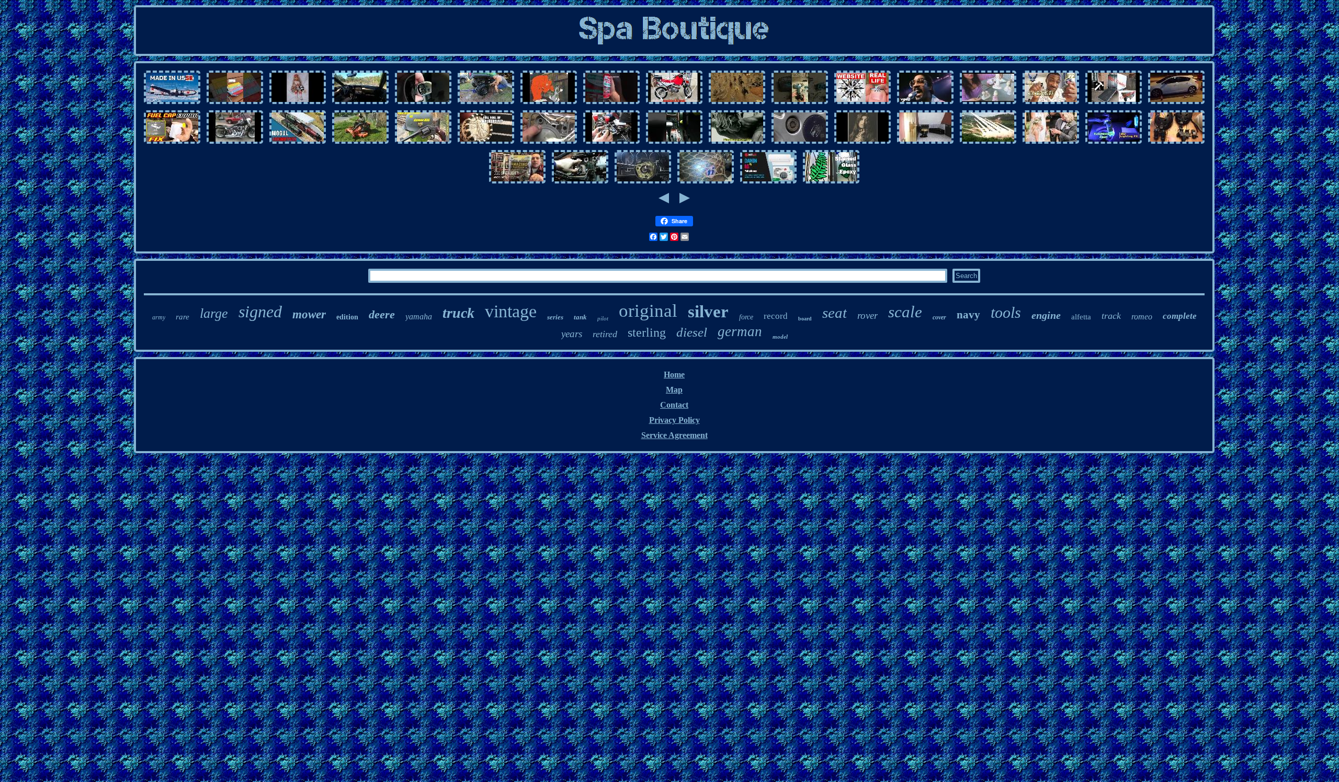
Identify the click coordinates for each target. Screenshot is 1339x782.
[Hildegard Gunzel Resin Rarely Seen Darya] (297, 103)
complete (1180, 316)
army (158, 317)
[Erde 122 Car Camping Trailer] (1113, 103)
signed (260, 311)
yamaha (418, 316)
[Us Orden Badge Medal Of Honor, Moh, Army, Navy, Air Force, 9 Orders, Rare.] (988, 143)
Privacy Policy (674, 420)
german (740, 331)
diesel (691, 332)
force (746, 317)
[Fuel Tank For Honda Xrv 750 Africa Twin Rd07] (674, 103)
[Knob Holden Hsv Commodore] (423, 103)
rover (867, 315)
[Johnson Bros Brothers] (925, 103)
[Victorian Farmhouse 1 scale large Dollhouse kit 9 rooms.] (925, 143)
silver (708, 311)
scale (905, 312)
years (571, 333)
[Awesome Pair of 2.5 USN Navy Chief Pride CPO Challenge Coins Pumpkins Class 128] (1050, 103)
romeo (1141, 316)
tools (1006, 312)
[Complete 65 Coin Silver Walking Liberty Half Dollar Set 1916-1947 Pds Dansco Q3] (486, 143)
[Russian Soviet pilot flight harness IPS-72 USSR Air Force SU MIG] (172, 103)
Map (674, 389)
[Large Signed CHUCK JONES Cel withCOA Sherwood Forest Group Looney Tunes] (548, 103)
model (780, 337)
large (214, 313)
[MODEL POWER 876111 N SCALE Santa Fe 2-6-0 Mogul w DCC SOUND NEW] (297, 143)
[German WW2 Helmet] (423, 143)
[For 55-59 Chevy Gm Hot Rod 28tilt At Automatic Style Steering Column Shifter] (642, 182)
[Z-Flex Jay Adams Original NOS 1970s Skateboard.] (737, 143)
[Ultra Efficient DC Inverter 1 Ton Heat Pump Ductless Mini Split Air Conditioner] (768, 182)
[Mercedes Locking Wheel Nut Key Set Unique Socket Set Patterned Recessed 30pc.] (799, 143)
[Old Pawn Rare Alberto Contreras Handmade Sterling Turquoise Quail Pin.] (862, 143)
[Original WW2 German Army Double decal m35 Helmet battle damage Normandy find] (705, 182)
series (555, 317)
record (776, 316)
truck (458, 313)
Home (674, 374)
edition (347, 317)
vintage (511, 311)
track (1111, 315)
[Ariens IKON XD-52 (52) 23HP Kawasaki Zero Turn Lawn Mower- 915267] (360, 143)
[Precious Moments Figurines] (988, 103)
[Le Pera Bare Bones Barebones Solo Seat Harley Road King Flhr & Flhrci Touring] (235, 143)
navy (968, 314)
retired (605, 334)
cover (939, 317)
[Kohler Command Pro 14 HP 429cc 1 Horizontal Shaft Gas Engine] (611, 143)
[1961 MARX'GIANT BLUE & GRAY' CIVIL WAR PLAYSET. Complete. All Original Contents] (737, 103)
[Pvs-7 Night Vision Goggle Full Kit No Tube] (1176, 143)
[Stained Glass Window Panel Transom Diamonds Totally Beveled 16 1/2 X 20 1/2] (831, 182)
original (648, 311)
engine (1046, 315)
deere (382, 314)
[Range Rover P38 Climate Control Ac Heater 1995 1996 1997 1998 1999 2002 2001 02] (674, 143)
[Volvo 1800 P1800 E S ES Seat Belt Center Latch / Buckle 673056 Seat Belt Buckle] (611, 103)
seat (834, 312)
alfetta (1081, 317)
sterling (647, 332)
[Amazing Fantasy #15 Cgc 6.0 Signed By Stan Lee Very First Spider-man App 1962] (517, 182)
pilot (602, 318)
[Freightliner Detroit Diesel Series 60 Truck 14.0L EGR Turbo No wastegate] (580, 182)
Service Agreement (674, 435)
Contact (674, 404)
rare (182, 317)
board (805, 318)
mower (309, 314)
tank (580, 317)
